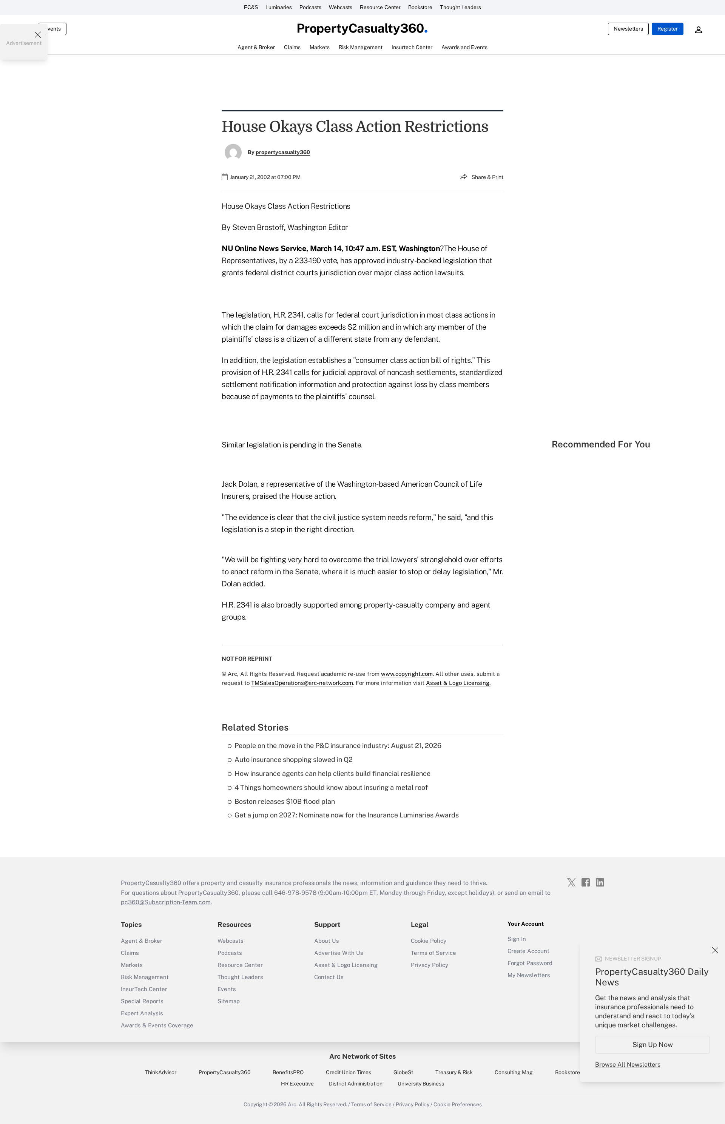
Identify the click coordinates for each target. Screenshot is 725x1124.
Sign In (517, 939)
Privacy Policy (429, 965)
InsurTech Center (144, 989)
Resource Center (380, 7)
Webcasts (340, 7)
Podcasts (310, 7)
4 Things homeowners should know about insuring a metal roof (331, 787)
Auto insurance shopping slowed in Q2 (293, 759)
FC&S (251, 7)
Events (52, 29)
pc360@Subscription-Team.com (166, 902)
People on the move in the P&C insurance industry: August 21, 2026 (337, 745)
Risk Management (145, 977)
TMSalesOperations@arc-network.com (302, 683)
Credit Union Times (348, 1072)
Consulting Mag (514, 1072)
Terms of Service (433, 953)
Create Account (528, 951)
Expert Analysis (142, 1013)
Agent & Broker (141, 940)
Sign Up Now (652, 1044)
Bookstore (420, 7)
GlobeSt (403, 1072)
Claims (130, 953)
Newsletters (628, 29)
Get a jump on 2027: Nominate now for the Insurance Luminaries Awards (346, 815)
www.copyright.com (407, 674)
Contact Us (329, 977)
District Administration (356, 1084)
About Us (326, 940)
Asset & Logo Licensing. (458, 683)
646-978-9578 (295, 892)
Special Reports (142, 1001)
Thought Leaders (460, 7)
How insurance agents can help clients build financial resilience (332, 773)
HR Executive (297, 1084)
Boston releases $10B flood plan (284, 801)
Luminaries (278, 7)
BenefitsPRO (288, 1072)
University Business (421, 1084)
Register (667, 29)
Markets (132, 965)
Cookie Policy (428, 940)
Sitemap (229, 1001)
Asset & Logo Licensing (346, 965)
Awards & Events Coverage (157, 1025)
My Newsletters (529, 975)
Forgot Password (530, 963)
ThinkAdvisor (160, 1072)
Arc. (293, 1104)
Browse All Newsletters (627, 1064)
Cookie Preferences (457, 1104)
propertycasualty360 (283, 152)
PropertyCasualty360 (225, 1072)
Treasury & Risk (454, 1072)
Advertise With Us (338, 953)
